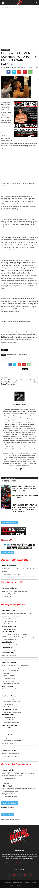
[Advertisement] (19, 28)
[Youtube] (30, 875)
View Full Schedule (9, 803)
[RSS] (20, 875)
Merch (27, 882)
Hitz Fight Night (23, 354)
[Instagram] (14, 875)
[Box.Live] (9, 808)
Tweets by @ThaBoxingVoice (10, 820)
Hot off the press (5, 49)
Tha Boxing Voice (8, 67)
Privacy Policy (7, 882)
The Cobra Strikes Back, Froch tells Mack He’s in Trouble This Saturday (9, 382)
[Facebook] (17, 469)
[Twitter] (21, 469)
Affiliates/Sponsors (17, 882)
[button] (36, 2)
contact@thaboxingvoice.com (23, 863)
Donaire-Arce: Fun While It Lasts (29, 381)
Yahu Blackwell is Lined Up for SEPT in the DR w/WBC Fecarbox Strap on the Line (24, 488)
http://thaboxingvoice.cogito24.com (19, 407)
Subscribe (33, 882)
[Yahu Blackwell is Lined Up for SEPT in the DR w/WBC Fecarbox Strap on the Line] (6, 490)
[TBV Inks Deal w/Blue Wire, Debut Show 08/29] (6, 499)
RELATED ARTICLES (8, 478)
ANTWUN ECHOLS (12, 354)
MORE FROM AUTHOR (9, 481)
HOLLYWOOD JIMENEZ (8, 357)
